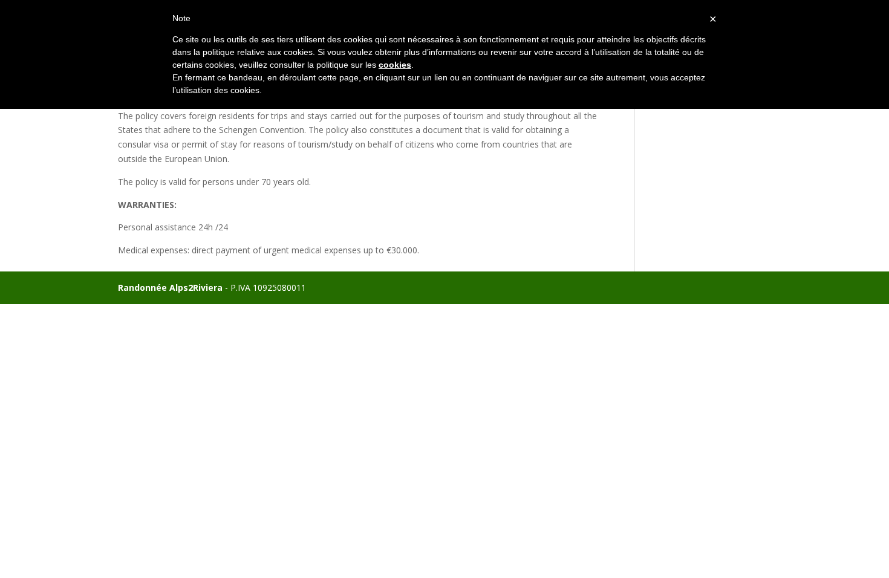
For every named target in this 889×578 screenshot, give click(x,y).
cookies (395, 65)
